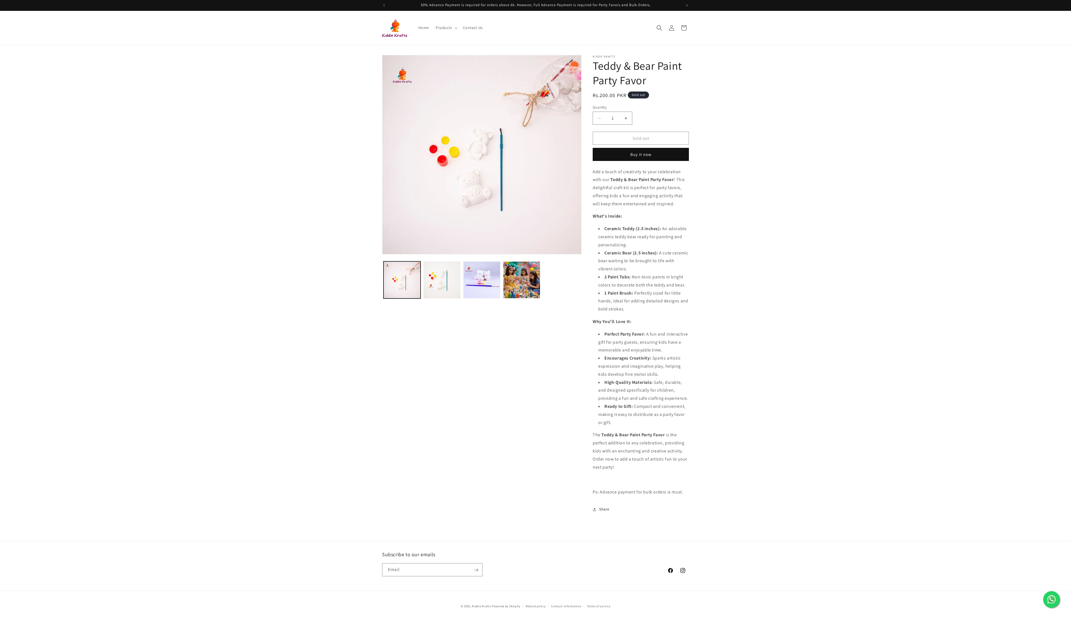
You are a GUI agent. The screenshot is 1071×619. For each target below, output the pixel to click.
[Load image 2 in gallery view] (441, 279)
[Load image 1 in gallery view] (402, 279)
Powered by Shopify (506, 606)
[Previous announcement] (384, 5)
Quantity (600, 107)
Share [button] (604, 509)
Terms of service (598, 606)
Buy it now (641, 154)
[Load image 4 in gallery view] (521, 279)
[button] (446, 27)
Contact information (566, 606)
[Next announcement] (687, 5)
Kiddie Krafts (481, 606)
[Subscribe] (476, 570)
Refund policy (536, 606)
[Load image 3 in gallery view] (481, 279)
